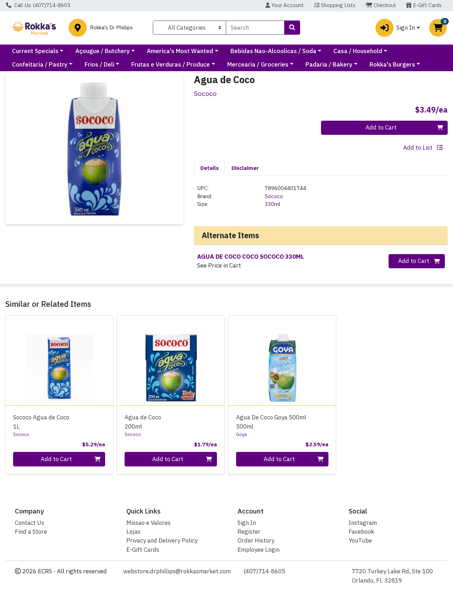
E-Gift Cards (427, 5)
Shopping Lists (337, 5)
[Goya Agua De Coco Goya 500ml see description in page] (282, 360)
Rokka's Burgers (392, 64)
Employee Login (258, 549)
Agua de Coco (143, 421)
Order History (255, 540)
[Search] (292, 28)
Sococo (274, 196)
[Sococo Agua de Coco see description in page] (170, 360)
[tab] (209, 168)
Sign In (246, 523)
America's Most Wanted (180, 51)
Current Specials (35, 51)
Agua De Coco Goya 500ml (271, 421)
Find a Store (31, 531)
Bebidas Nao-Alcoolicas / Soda (273, 51)
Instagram (363, 523)
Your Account (287, 5)
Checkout (384, 5)
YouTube (360, 540)
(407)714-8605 (264, 571)
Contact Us (29, 523)
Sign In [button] (405, 27)
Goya (241, 434)
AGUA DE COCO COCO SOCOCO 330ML (250, 256)
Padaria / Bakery (328, 64)
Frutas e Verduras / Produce (170, 64)
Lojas (133, 531)
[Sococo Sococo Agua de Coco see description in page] (59, 360)
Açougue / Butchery (102, 51)
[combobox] (255, 28)
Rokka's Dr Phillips (111, 27)
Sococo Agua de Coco (41, 421)
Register (248, 531)
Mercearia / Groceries (257, 64)
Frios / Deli (99, 64)
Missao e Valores (148, 523)
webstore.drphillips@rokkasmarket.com (177, 571)
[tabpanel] (321, 199)
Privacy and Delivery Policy (161, 540)
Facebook (361, 531)
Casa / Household (357, 51)
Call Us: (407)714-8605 (41, 5)
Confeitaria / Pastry (40, 64)
